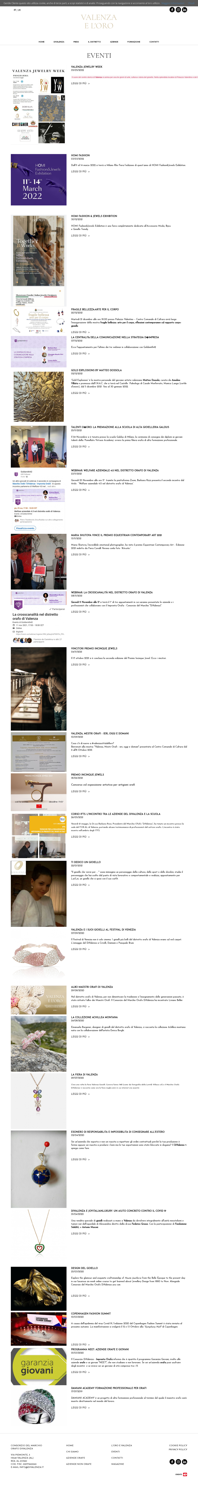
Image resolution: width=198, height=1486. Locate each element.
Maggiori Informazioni (172, 3)
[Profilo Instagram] (178, 9)
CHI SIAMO (72, 1452)
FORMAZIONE (133, 42)
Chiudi (191, 3)
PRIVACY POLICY (178, 1450)
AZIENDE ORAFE (75, 1458)
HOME (41, 42)
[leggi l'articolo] (39, 105)
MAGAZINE (117, 1464)
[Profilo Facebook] (172, 9)
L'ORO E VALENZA (121, 1446)
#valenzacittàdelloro (102, 743)
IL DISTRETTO (94, 42)
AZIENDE (114, 42)
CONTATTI (154, 42)
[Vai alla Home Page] (99, 20)
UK (19, 9)
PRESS (76, 42)
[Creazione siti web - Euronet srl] (181, 1474)
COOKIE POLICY (178, 1446)
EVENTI (115, 1452)
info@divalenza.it (31, 1467)
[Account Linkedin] (184, 9)
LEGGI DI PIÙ (80, 84)
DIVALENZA (59, 42)
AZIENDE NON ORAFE (78, 1464)
